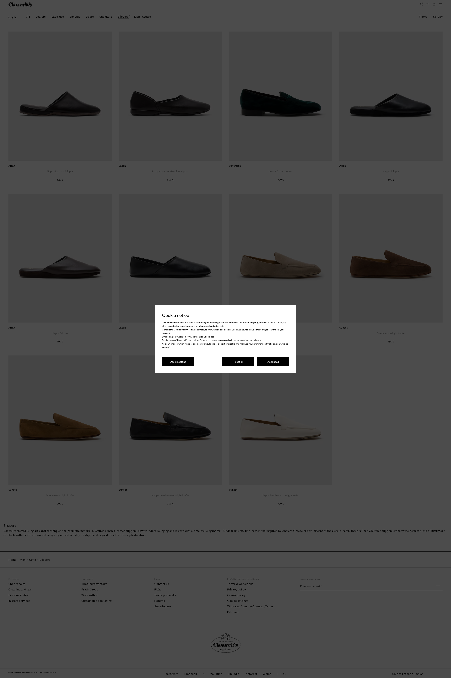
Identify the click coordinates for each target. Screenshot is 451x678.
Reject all (238, 361)
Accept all (273, 361)
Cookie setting (178, 361)
